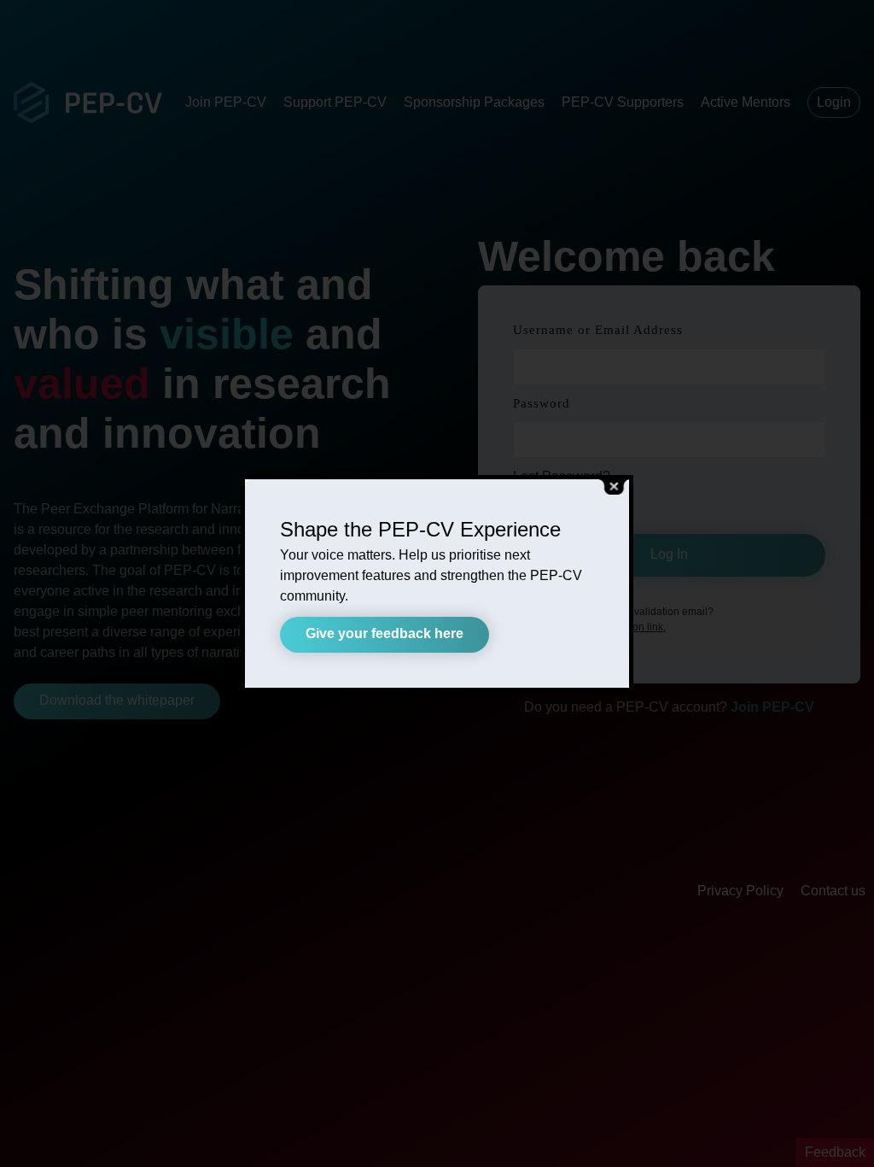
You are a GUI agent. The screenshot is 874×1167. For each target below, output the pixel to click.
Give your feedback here (384, 633)
